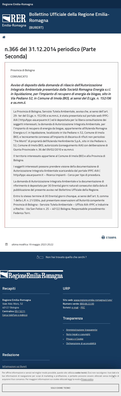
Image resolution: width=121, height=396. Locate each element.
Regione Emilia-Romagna (17, 4)
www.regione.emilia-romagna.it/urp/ (93, 300)
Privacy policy (87, 379)
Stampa (111, 237)
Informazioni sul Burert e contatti (14, 368)
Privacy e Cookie (74, 339)
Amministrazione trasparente (81, 330)
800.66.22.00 (87, 304)
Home (4, 37)
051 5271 (20, 311)
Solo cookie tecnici (60, 387)
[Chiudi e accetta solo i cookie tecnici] (113, 376)
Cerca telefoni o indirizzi (14, 315)
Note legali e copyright (78, 334)
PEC (83, 307)
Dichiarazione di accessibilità (81, 343)
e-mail (75, 307)
